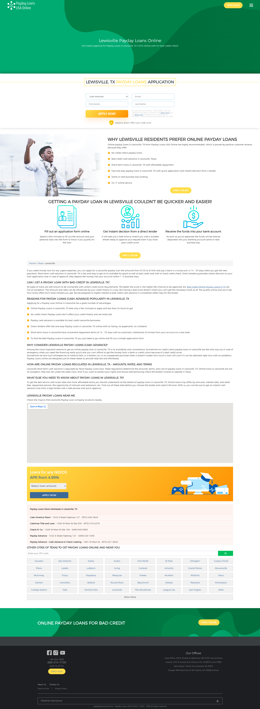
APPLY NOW (49, 495)
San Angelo (195, 589)
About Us (42, 684)
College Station (39, 589)
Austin (117, 561)
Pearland (195, 582)
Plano (39, 568)
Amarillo (169, 568)
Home (32, 263)
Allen (221, 589)
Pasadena (91, 575)
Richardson (221, 582)
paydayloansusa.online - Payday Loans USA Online (115, 706)
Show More (130, 597)
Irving (117, 568)
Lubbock (91, 568)
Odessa (169, 582)
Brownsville (221, 568)
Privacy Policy (165, 112)
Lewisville (117, 589)
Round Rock (117, 582)
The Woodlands (143, 589)
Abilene (91, 582)
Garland (143, 568)
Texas (40, 263)
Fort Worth (143, 561)
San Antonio (65, 561)
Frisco (65, 575)
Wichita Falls (91, 589)
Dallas (91, 561)
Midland (195, 575)
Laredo (64, 568)
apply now (233, 5)
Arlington (195, 561)
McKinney (39, 575)
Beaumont (143, 582)
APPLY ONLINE (180, 190)
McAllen (169, 575)
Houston (39, 561)
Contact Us (54, 684)
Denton (39, 582)
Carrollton (65, 582)
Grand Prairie (195, 568)
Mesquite (117, 575)
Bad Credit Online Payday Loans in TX (206, 287)
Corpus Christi (221, 561)
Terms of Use (139, 114)
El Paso (169, 561)
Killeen (143, 575)
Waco (221, 575)
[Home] (22, 5)
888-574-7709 (56, 662)
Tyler (65, 589)
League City (169, 589)
